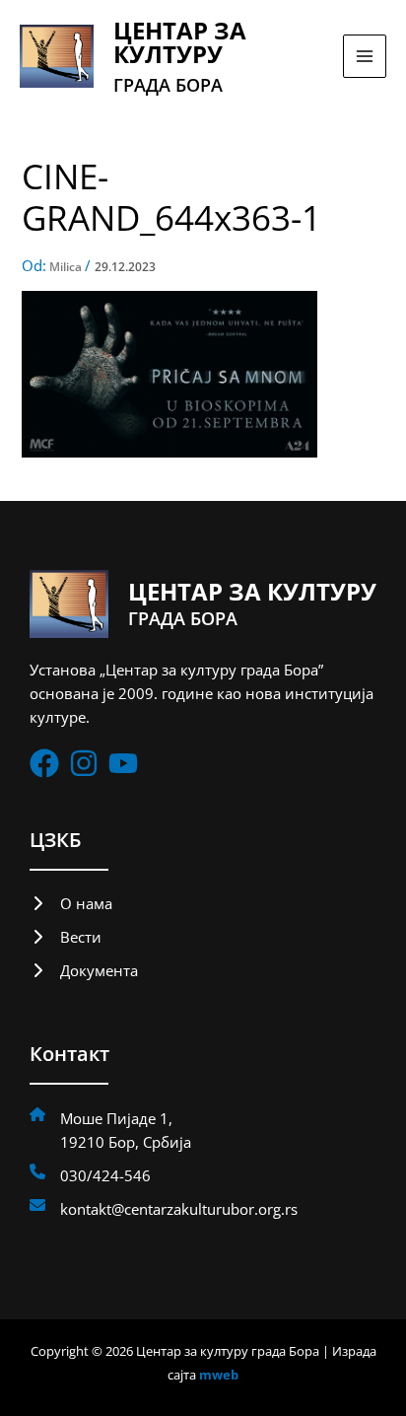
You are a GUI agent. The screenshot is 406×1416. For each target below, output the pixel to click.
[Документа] (84, 970)
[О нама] (71, 903)
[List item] (44, 763)
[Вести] (66, 937)
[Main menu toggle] (364, 56)
